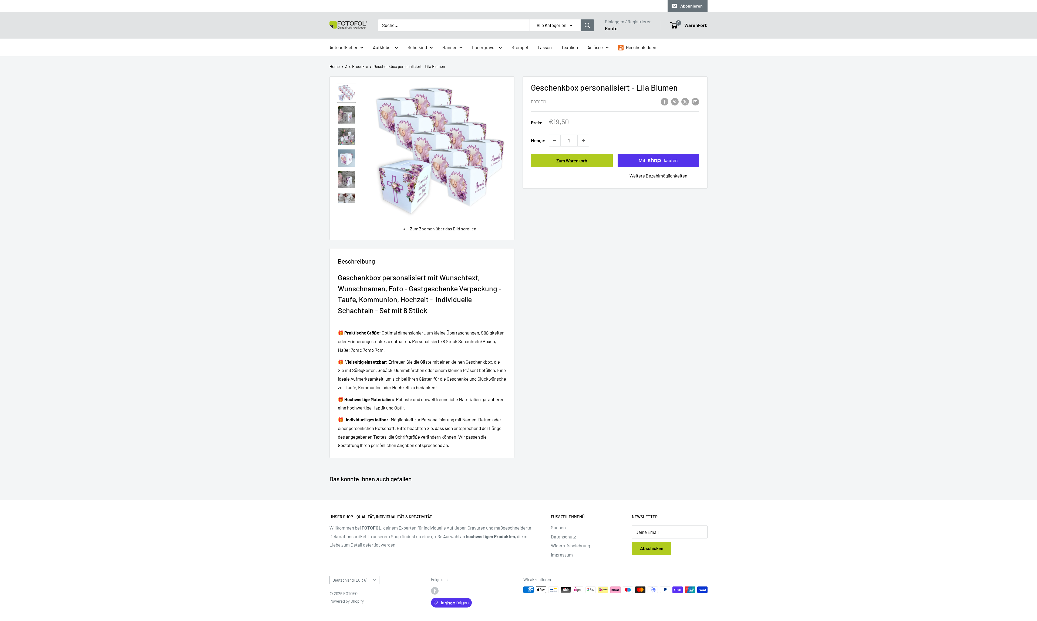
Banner (449, 47)
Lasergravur (484, 47)
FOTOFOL (539, 101)
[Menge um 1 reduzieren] (554, 140)
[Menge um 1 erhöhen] (583, 140)
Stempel (519, 47)
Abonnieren (691, 5)
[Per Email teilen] (695, 101)
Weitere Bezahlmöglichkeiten (658, 175)
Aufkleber (382, 47)
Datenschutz (563, 536)
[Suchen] (587, 25)
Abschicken (651, 548)
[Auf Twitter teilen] (685, 101)
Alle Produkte (356, 66)
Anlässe (595, 47)
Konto (611, 28)
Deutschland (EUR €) (349, 580)
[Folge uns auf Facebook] (435, 590)
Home (334, 66)
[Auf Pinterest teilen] (675, 101)
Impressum (562, 554)
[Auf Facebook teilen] (664, 101)
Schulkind (417, 47)
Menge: (538, 140)
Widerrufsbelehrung (570, 545)
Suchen (558, 527)
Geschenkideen (640, 47)
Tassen (544, 47)
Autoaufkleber (343, 47)
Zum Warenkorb (571, 160)
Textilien (569, 47)
